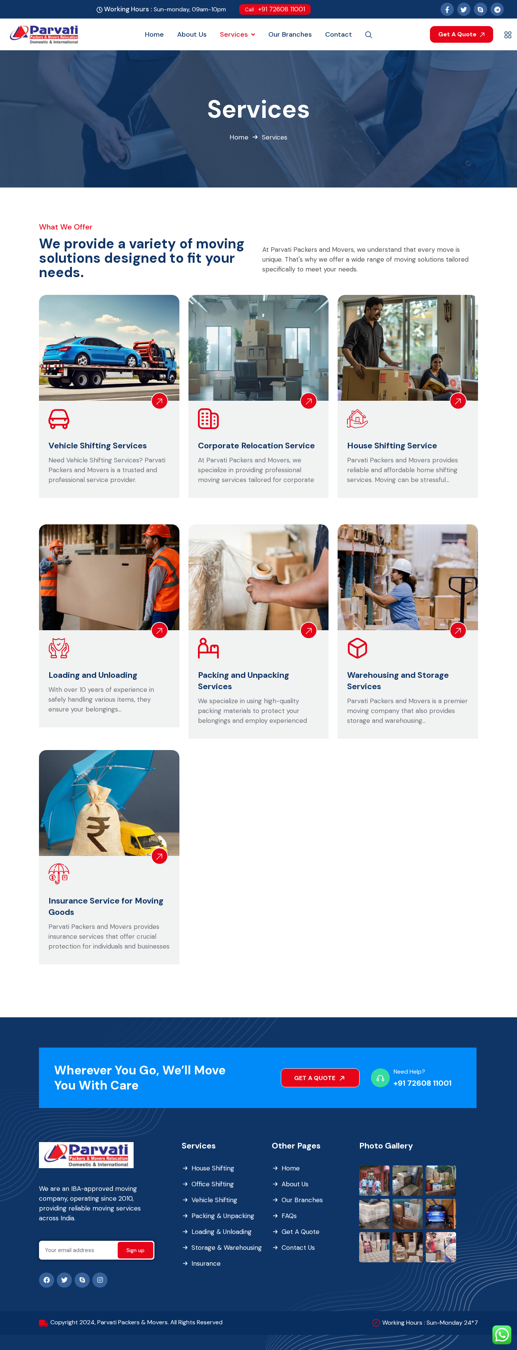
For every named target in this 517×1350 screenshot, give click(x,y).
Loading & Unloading (222, 1232)
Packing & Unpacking (223, 1216)
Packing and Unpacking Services (243, 681)
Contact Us (298, 1247)
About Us (295, 1184)
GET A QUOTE (315, 1078)
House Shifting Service (392, 445)
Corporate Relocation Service (256, 445)
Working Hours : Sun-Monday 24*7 (430, 1323)
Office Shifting (213, 1184)
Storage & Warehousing (227, 1247)
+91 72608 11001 (275, 9)
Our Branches (302, 1200)
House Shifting (213, 1168)
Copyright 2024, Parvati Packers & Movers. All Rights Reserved (136, 1322)
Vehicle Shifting (214, 1200)
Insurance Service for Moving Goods (106, 906)
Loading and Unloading (92, 675)
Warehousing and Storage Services (398, 681)
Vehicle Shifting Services (97, 445)
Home (239, 137)
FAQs (289, 1216)
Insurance (206, 1263)
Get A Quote (458, 34)
